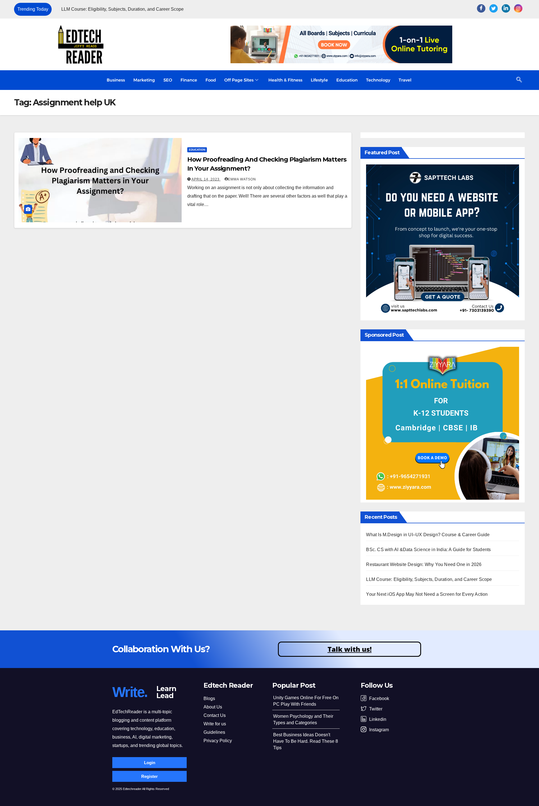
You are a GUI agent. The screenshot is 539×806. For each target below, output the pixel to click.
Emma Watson (242, 179)
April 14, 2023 (206, 179)
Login (149, 762)
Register (149, 776)
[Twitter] (493, 8)
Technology (378, 80)
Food (210, 80)
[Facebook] (481, 8)
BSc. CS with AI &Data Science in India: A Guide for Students (428, 549)
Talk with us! (350, 649)
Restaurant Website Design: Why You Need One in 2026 (423, 564)
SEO (167, 80)
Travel (405, 80)
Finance (189, 80)
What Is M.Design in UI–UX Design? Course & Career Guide (428, 534)
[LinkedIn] (506, 8)
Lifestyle (319, 80)
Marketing (144, 80)
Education (347, 80)
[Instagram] (518, 8)
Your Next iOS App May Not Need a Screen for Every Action (427, 594)
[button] (423, 9)
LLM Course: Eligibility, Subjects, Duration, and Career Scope (116, 9)
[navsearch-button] (519, 80)
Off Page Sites (238, 80)
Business (116, 80)
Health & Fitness (285, 80)
